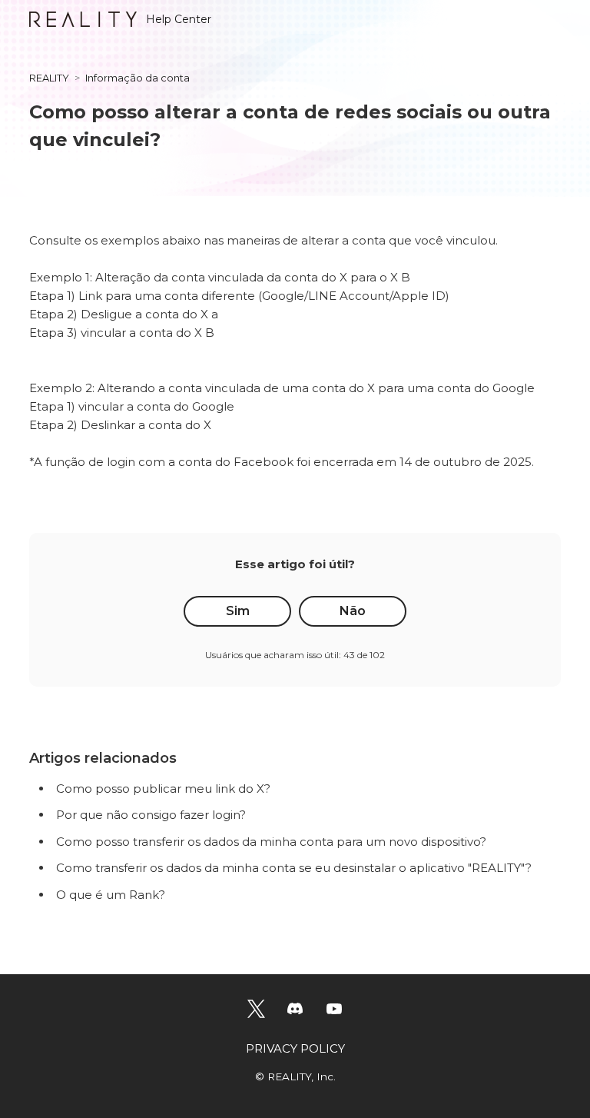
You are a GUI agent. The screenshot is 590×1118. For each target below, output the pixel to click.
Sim (238, 611)
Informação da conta (137, 78)
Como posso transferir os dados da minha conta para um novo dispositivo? (271, 841)
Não (353, 611)
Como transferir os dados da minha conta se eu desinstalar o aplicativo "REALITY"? (294, 867)
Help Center (178, 19)
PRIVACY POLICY (295, 1048)
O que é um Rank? (110, 894)
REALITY (49, 78)
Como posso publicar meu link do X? (163, 788)
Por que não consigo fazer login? (151, 814)
